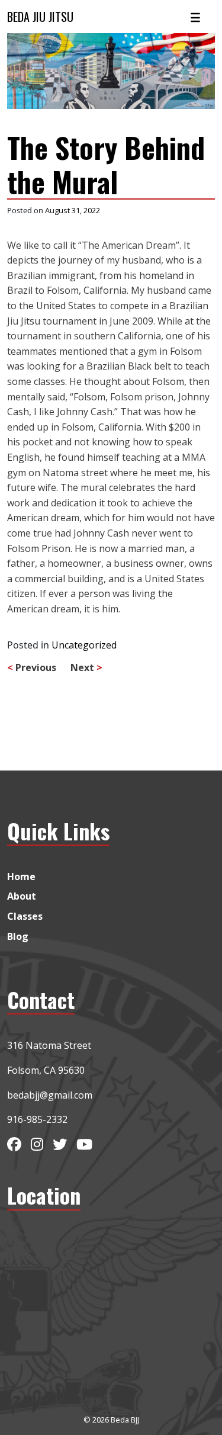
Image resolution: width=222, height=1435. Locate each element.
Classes (25, 916)
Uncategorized (84, 644)
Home (21, 876)
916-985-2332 (37, 1119)
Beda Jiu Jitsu (40, 16)
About (21, 896)
